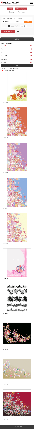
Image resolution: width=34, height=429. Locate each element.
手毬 (17, 68)
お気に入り (12, 12)
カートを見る (22, 12)
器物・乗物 (12, 68)
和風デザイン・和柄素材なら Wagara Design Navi (10, 3)
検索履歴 (10, 9)
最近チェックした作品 (21, 9)
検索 (28, 21)
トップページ (5, 68)
